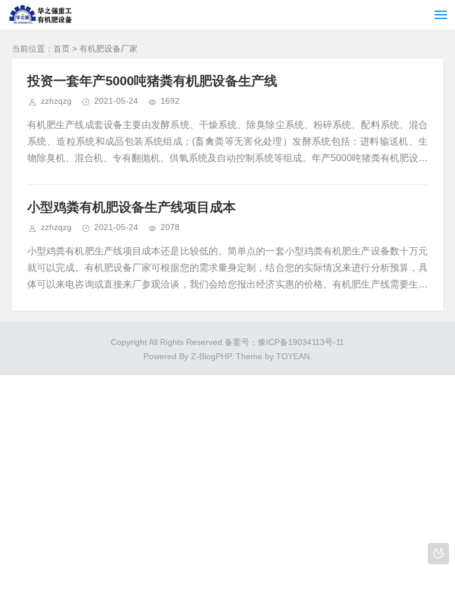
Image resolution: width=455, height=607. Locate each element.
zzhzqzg (56, 101)
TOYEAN (293, 356)
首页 (61, 48)
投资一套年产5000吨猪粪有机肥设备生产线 (152, 81)
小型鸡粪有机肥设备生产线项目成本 (131, 207)
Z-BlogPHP (211, 356)
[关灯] (438, 553)
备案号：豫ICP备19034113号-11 (284, 342)
